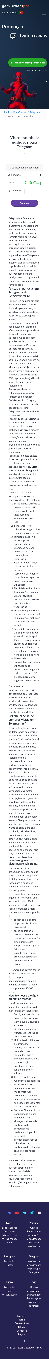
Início (7, 112)
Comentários (22, 1323)
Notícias (21, 1315)
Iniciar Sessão (9, 12)
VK (34, 1282)
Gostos (34, 1227)
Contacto (22, 1330)
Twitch (9, 1222)
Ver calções (34, 1235)
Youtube (34, 1222)
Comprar (24, 203)
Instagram (9, 1256)
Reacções (34, 1272)
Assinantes (10, 1231)
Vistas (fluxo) (9, 1235)
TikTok (9, 1282)
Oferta (21, 1326)
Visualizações (9, 1294)
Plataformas (19, 112)
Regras (21, 1334)
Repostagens (34, 1231)
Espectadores (9, 1227)
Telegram (35, 112)
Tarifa (22, 1319)
